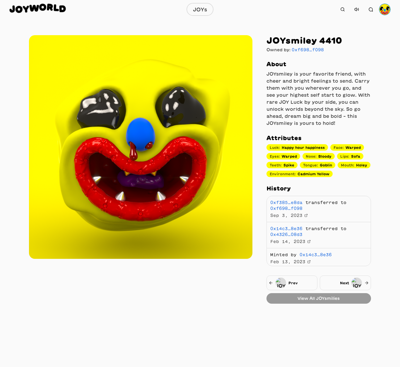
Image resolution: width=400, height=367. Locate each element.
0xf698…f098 (308, 50)
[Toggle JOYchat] (371, 9)
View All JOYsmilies (319, 298)
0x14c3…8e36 (286, 229)
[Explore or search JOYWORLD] (342, 9)
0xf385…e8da (286, 203)
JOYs (200, 9)
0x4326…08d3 (286, 234)
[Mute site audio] (357, 9)
